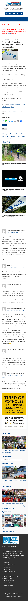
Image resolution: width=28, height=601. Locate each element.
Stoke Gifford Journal (10, 583)
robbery (4, 128)
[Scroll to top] (25, 598)
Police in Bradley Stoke (14, 111)
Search (9, 33)
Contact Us (7, 569)
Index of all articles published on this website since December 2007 (13, 451)
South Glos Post (8, 585)
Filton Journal (8, 578)
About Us (6, 562)
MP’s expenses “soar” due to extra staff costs (14, 134)
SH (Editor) (17, 39)
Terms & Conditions (9, 565)
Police (4, 125)
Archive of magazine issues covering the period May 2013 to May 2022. (14, 530)
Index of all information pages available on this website (14, 482)
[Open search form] (26, 19)
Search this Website (9, 571)
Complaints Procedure (10, 546)
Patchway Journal (9, 580)
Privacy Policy (7, 567)
